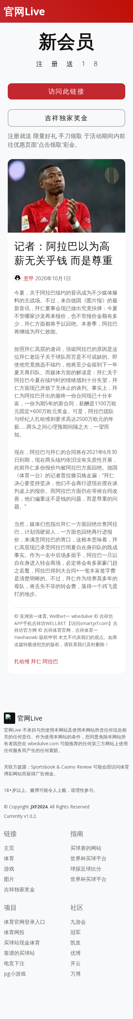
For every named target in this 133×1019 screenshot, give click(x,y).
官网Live (24, 11)
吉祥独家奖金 (66, 117)
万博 (75, 973)
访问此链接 (66, 91)
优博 (75, 952)
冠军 (75, 932)
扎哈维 (22, 661)
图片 (9, 879)
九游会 (78, 921)
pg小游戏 (15, 973)
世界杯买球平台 (88, 858)
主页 (9, 847)
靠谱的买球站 (19, 952)
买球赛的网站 (85, 847)
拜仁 (36, 661)
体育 (9, 858)
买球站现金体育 (22, 942)
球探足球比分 (85, 868)
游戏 (9, 868)
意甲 (29, 278)
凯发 (75, 942)
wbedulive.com (43, 743)
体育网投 (14, 932)
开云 (75, 963)
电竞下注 (14, 963)
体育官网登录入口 (24, 921)
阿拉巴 (50, 661)
